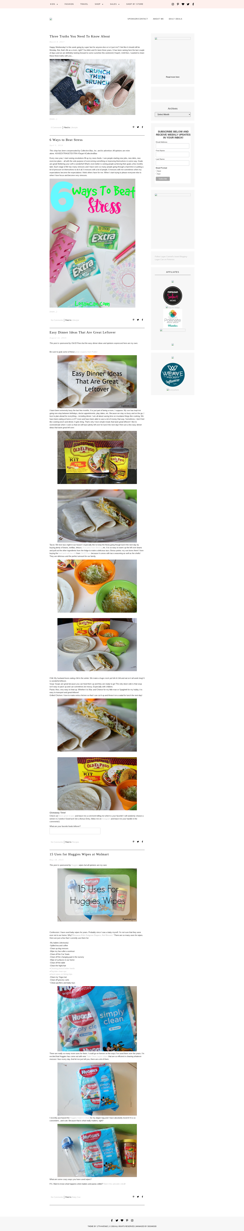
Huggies (74, 865)
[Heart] (183, 4)
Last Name (160, 159)
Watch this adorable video (114, 1184)
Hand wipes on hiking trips (61, 974)
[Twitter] (188, 4)
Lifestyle (74, 127)
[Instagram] (173, 4)
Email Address (161, 142)
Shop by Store (134, 4)
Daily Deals (175, 19)
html (159, 171)
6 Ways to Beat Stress (66, 140)
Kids (52, 4)
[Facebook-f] (193, 4)
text (158, 174)
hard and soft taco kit (67, 553)
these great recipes (66, 816)
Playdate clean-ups (58, 971)
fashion (69, 4)
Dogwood (152, 1226)
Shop (98, 4)
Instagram (106, 819)
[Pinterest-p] (178, 4)
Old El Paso (86, 553)
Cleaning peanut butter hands (63, 968)
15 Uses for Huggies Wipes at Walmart (79, 854)
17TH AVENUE (102, 1226)
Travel (84, 4)
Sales (113, 4)
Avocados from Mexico (92, 547)
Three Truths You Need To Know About (80, 36)
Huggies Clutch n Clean (80, 1118)
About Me (158, 19)
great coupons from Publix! (86, 352)
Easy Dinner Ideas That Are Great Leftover (83, 332)
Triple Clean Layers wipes (97, 1056)
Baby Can (76, 1197)
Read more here (172, 77)
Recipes (75, 842)
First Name (160, 150)
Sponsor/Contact (138, 19)
